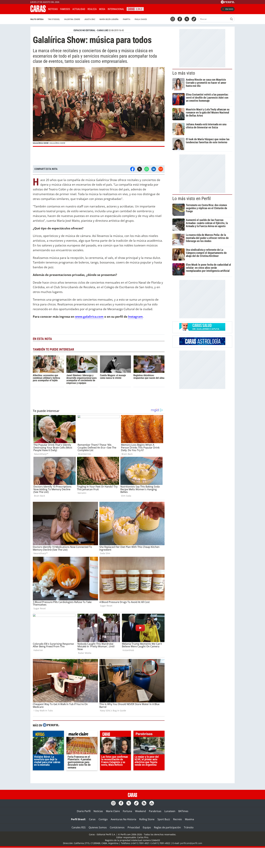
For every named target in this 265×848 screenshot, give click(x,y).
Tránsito (189, 827)
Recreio (177, 819)
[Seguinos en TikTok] (194, 19)
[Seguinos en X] (186, 19)
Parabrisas (155, 811)
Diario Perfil (83, 811)
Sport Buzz (163, 819)
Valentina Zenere (72, 19)
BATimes (183, 811)
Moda (102, 9)
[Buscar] (231, 19)
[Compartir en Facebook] (132, 169)
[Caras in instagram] (172, 19)
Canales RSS (79, 827)
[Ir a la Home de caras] (38, 11)
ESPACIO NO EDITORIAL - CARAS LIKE (91, 30)
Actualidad (78, 9)
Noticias (53, 9)
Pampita (126, 19)
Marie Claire (113, 811)
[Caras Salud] (202, 329)
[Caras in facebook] (179, 19)
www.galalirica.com (89, 316)
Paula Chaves (141, 19)
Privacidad (134, 827)
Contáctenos (117, 827)
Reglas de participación (167, 827)
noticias (48, 734)
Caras (92, 819)
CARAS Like (135, 8)
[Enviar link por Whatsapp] (146, 169)
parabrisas (149, 734)
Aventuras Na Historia (123, 819)
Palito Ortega (37, 19)
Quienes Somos (98, 827)
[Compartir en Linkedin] (153, 169)
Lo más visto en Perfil (191, 198)
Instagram (135, 316)
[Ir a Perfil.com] (228, 2)
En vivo (229, 9)
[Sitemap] (151, 803)
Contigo (103, 819)
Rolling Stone (146, 819)
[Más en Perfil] (51, 725)
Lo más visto (183, 73)
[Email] (160, 169)
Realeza (92, 9)
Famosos (65, 9)
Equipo (147, 827)
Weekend (140, 811)
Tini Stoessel (54, 19)
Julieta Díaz (89, 19)
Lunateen (169, 811)
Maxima (189, 819)
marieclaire (82, 734)
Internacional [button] (116, 9)
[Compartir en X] (139, 169)
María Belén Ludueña (109, 19)
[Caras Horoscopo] (202, 344)
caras (115, 734)
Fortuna (127, 811)
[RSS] (144, 803)
